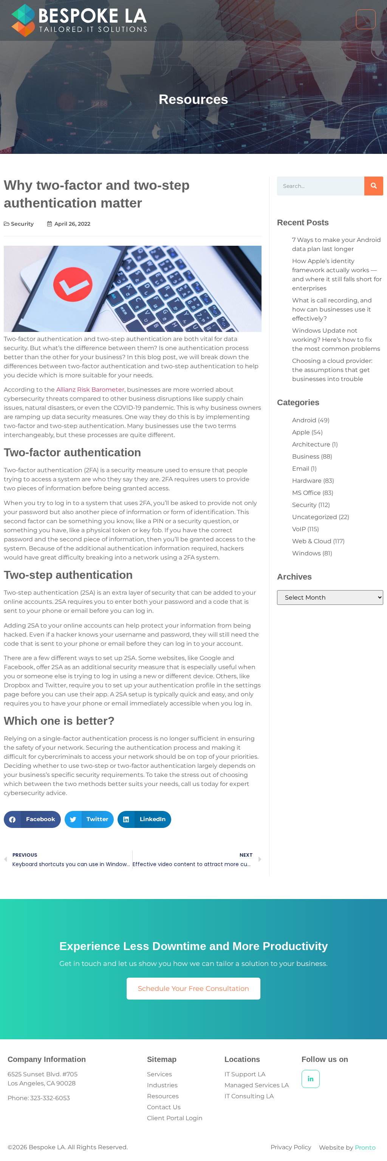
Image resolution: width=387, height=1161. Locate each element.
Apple (301, 432)
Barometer (107, 389)
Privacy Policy (291, 1147)
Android (304, 420)
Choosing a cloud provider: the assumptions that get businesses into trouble (332, 370)
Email (300, 468)
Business (305, 456)
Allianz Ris (71, 389)
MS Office (306, 492)
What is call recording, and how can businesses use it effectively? (332, 309)
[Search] (373, 186)
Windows (306, 553)
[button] (32, 819)
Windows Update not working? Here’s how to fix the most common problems (336, 339)
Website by (347, 1147)
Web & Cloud (311, 541)
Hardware (307, 480)
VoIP (299, 529)
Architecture (311, 444)
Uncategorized (314, 517)
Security (22, 223)
